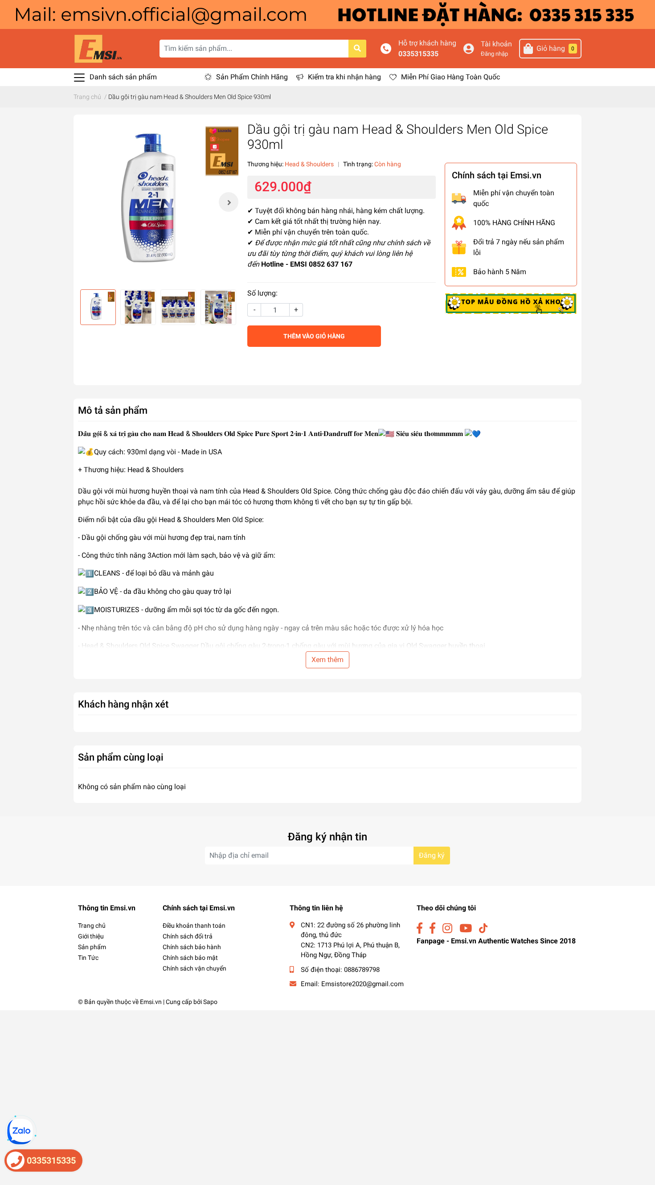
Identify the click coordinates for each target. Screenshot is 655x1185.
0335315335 (418, 53)
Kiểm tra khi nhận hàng (344, 77)
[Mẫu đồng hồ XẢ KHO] (511, 303)
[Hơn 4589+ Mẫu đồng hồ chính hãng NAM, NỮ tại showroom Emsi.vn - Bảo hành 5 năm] (327, 14)
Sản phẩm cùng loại (121, 757)
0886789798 (362, 970)
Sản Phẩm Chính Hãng (252, 77)
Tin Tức (88, 957)
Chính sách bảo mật (190, 957)
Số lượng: (262, 293)
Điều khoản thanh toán (194, 925)
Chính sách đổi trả (188, 936)
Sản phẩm (92, 946)
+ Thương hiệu (101, 469)
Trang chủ (92, 925)
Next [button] (228, 202)
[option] (158, 202)
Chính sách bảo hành (192, 946)
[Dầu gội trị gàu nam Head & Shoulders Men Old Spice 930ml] (158, 202)
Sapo (210, 1001)
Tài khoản (496, 44)
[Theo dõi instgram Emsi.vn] (447, 928)
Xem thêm (327, 659)
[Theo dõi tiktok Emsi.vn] (483, 928)
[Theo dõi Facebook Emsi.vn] (419, 928)
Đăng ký (432, 855)
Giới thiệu (91, 936)
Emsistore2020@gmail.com (362, 984)
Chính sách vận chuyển (194, 968)
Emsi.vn (151, 1001)
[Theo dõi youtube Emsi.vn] (465, 928)
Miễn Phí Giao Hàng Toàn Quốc (450, 77)
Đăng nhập (494, 53)
